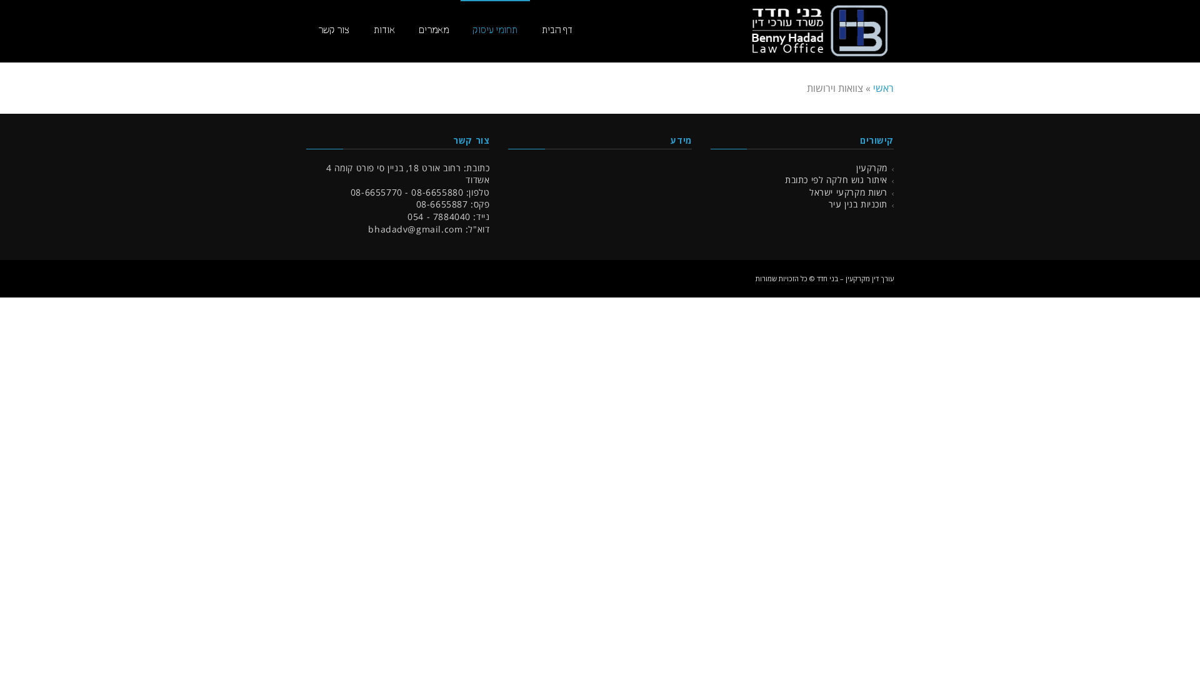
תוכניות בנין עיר (858, 204)
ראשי (883, 88)
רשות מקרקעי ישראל (848, 192)
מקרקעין (872, 168)
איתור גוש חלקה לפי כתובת (836, 180)
